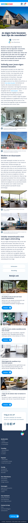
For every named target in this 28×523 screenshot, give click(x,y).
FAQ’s (2, 507)
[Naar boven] (22, 430)
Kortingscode (4, 469)
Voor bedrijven (5, 496)
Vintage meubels (5, 482)
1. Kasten (3, 441)
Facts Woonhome (5, 499)
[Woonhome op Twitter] (14, 424)
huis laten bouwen (10, 83)
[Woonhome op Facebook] (11, 424)
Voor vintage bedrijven (6, 501)
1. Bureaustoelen (5, 450)
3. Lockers (3, 453)
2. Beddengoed (4, 442)
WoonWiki (3, 472)
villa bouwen (14, 90)
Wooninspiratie (4, 470)
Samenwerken (4, 510)
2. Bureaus (3, 452)
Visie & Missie (4, 478)
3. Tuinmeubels (4, 444)
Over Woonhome (6, 476)
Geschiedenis (4, 480)
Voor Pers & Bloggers (6, 509)
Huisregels (4, 486)
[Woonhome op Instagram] (5, 424)
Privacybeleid (4, 490)
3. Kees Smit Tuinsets (6, 463)
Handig (3, 467)
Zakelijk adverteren (5, 497)
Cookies (3, 491)
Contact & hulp (5, 505)
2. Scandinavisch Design (6, 461)
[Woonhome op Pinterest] (8, 424)
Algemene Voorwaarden (6, 488)
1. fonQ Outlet (4, 459)
